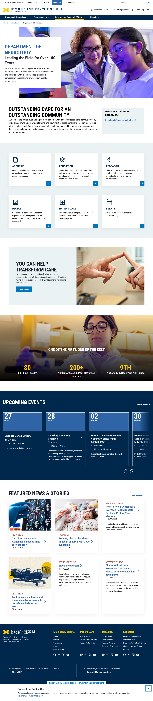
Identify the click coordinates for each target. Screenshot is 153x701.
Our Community (129, 640)
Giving (55, 646)
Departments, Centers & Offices (134, 643)
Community (57, 643)
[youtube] (68, 655)
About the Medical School (132, 646)
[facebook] (54, 655)
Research (45, 2)
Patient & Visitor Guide (88, 640)
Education (57, 2)
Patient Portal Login (87, 643)
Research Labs (107, 640)
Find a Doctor (85, 636)
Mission (56, 640)
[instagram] (59, 655)
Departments (70, 2)
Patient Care (32, 2)
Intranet (126, 649)
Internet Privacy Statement (32, 696)
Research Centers (108, 643)
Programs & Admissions (132, 636)
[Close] (148, 688)
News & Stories (58, 649)
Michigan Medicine (64, 631)
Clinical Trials (107, 636)
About (55, 636)
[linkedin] (112, 655)
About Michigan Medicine (14, 2)
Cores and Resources (110, 646)
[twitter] (63, 655)
